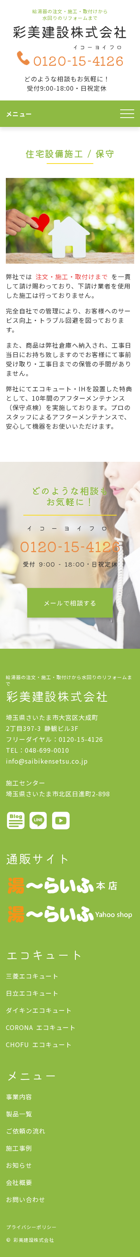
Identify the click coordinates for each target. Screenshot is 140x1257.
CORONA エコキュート (41, 1027)
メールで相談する (70, 602)
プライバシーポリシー (31, 1227)
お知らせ (19, 1165)
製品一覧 (19, 1113)
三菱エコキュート (32, 976)
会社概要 (19, 1182)
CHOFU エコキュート (39, 1044)
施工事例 (19, 1148)
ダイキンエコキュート (39, 1010)
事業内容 (19, 1096)
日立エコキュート (32, 993)
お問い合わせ (26, 1199)
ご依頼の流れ (26, 1131)
